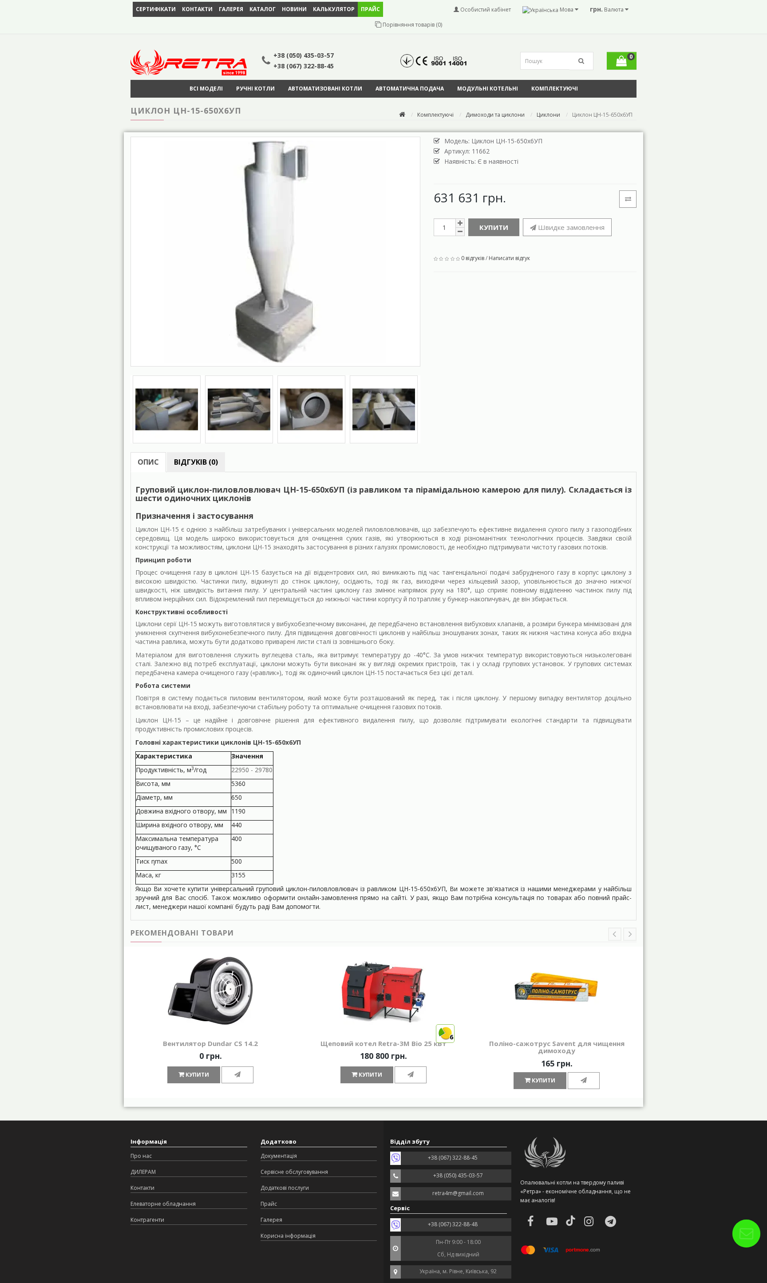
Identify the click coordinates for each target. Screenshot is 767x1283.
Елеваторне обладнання (163, 1204)
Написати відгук (509, 258)
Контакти (197, 9)
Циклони (548, 114)
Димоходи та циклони (495, 114)
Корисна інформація (288, 1236)
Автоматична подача (410, 88)
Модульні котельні (487, 88)
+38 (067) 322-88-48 (453, 1224)
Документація (279, 1156)
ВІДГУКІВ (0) (196, 462)
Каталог (262, 9)
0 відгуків (472, 258)
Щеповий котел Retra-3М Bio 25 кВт (383, 1043)
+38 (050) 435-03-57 (303, 55)
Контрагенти (147, 1220)
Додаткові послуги (285, 1188)
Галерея (231, 9)
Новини (294, 9)
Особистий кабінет (485, 9)
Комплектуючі (554, 88)
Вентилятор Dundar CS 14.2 (210, 1043)
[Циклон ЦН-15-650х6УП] (275, 251)
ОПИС (148, 462)
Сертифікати (156, 9)
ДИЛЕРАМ (143, 1172)
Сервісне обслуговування (294, 1172)
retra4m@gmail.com (458, 1193)
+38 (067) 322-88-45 (303, 66)
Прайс (269, 1204)
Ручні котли (255, 88)
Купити (493, 227)
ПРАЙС (370, 9)
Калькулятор (334, 9)
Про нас (141, 1156)
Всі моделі (206, 88)
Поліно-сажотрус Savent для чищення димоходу (557, 1047)
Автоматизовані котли (325, 88)
